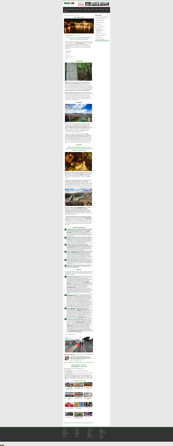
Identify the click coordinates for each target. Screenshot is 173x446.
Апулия (64, 430)
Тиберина (79, 309)
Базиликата (65, 432)
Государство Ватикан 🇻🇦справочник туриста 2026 (79, 398)
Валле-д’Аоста (66, 433)
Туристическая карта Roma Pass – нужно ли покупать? (69, 408)
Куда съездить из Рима (100, 20)
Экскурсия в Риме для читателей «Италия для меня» (88, 388)
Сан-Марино (89, 429)
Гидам (101, 438)
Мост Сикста (70, 295)
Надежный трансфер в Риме (100, 18)
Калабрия (65, 436)
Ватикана (73, 308)
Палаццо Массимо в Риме (88, 407)
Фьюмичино (88, 217)
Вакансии (101, 435)
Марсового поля (81, 207)
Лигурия (76, 432)
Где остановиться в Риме (100, 22)
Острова (96, 9)
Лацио (75, 15)
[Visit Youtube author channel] (76, 360)
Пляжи (85, 9)
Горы (81, 9)
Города (89, 9)
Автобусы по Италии (99, 37)
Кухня (106, 9)
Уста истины (80, 317)
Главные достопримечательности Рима (69, 398)
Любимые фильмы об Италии (101, 35)
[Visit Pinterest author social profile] (78, 360)
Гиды (65, 9)
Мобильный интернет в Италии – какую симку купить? (88, 398)
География (68, 52)
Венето (64, 434)
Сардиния (89, 430)
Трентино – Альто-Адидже (91, 435)
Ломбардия (77, 433)
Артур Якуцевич (69, 35)
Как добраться (101, 9)
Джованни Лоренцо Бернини (76, 330)
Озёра (92, 9)
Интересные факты (70, 56)
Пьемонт (77, 436)
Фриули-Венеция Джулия (103, 431)
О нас (101, 434)
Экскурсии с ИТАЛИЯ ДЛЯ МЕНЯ (102, 17)
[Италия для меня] (69, 3)
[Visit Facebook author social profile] (73, 360)
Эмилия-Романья (103, 432)
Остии (81, 173)
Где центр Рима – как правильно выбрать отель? (79, 388)
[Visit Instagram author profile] (81, 360)
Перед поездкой (71, 9)
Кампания (77, 429)
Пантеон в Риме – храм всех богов (69, 417)
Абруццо (64, 429)
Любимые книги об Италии (100, 33)
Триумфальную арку (71, 286)
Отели (77, 9)
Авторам (101, 437)
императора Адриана (80, 321)
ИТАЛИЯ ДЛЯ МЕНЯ (69, 15)
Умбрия (101, 429)
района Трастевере (79, 42)
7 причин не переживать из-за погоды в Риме (78, 408)
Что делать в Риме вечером (100, 25)
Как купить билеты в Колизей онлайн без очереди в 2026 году (69, 388)
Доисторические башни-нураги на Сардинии (78, 418)
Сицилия (89, 432)
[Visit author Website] (71, 360)
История (65, 11)
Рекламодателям (90, 437)
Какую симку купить (99, 27)
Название (68, 53)
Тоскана (89, 433)
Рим (78, 15)
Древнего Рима (75, 251)
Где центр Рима (98, 24)
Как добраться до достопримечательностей (100, 30)
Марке (76, 434)
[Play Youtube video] (79, 344)
